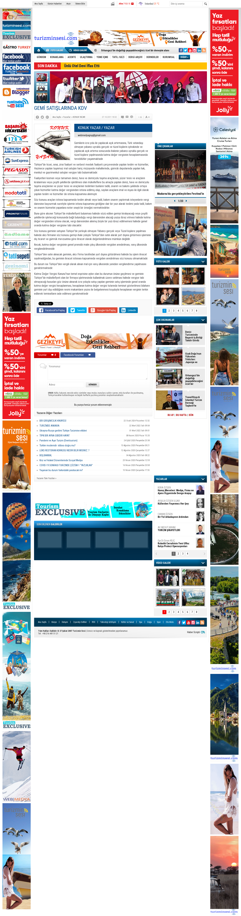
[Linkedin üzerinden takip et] (199, 50)
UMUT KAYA (171, 530)
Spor (159, 622)
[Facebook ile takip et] (181, 50)
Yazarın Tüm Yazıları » (46, 478)
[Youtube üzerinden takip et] (190, 50)
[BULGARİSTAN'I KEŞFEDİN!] (168, 597)
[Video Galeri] (78, 50)
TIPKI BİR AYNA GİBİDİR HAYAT (55, 435)
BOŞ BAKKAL (46, 455)
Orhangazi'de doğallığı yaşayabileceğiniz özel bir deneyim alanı (194, 379)
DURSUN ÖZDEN (175, 543)
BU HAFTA (181, 415)
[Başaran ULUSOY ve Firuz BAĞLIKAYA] (168, 276)
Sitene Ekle (80, 3)
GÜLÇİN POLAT (173, 502)
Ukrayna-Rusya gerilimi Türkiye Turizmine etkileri (63, 430)
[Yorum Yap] (122, 117)
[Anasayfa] (39, 50)
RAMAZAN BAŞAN (169, 489)
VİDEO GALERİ (163, 562)
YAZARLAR (161, 479)
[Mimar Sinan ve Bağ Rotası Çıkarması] (168, 577)
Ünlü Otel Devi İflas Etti (82, 66)
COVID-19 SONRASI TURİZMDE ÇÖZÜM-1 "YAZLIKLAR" (66, 465)
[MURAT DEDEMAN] (168, 296)
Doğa (149, 622)
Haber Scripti (193, 632)
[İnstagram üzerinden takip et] (194, 50)
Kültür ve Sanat (127, 622)
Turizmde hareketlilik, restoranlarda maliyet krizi (127, 50)
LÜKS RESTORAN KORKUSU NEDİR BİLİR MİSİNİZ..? (64, 450)
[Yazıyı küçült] (140, 117)
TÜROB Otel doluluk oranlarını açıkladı (180, 193)
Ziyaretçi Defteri (80, 622)
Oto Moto (170, 622)
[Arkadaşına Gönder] (127, 117)
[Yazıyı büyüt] (147, 117)
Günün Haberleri (55, 3)
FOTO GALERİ (163, 261)
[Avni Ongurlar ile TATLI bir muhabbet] (193, 276)
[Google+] (47, 117)
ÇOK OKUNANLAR (165, 319)
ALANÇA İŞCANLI (172, 517)
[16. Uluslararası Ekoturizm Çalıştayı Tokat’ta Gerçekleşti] (193, 577)
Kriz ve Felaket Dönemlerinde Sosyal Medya (61, 460)
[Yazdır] (131, 117)
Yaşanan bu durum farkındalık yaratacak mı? (61, 470)
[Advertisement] (120, 18)
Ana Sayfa (39, 3)
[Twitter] (42, 117)
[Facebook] (37, 117)
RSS (93, 622)
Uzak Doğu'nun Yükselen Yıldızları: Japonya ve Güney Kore (193, 358)
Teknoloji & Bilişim (108, 622)
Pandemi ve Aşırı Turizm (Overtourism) (58, 440)
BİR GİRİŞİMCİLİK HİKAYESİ (53, 420)
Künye (54, 622)
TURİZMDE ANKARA (49, 425)
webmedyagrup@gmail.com (92, 135)
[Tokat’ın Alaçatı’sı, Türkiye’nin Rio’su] (193, 597)
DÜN (191, 415)
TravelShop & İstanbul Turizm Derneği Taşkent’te (193, 401)
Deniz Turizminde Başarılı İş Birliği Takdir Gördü (193, 336)
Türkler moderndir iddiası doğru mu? (58, 445)
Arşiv (69, 3)
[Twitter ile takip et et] (185, 50)
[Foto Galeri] (55, 50)
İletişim (65, 622)
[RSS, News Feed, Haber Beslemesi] (204, 50)
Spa (140, 622)
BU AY (171, 415)
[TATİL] (193, 296)
